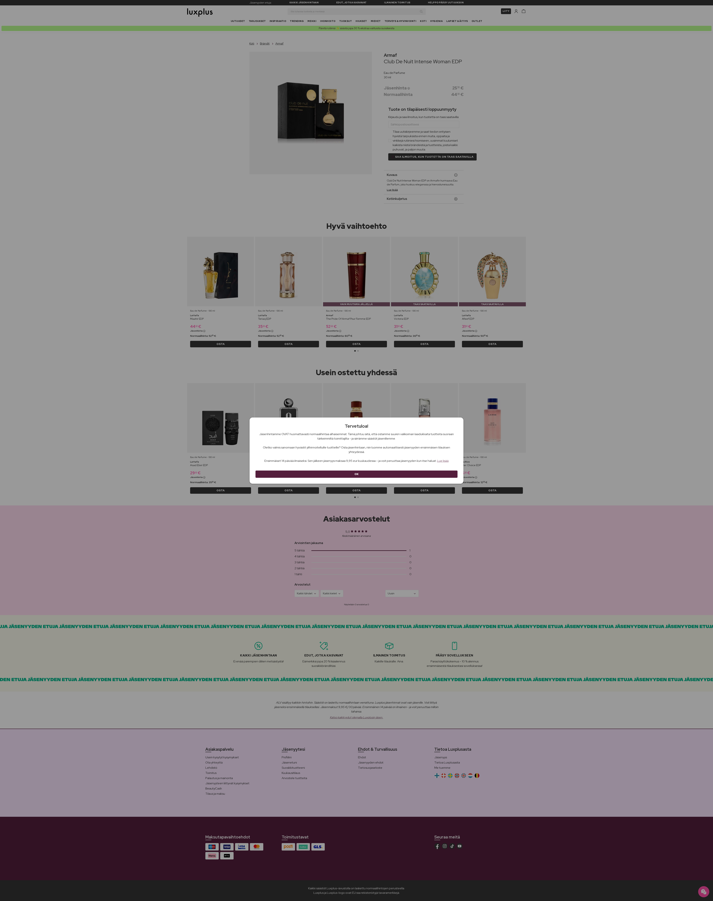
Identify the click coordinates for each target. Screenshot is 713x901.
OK (356, 474)
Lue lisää (443, 461)
